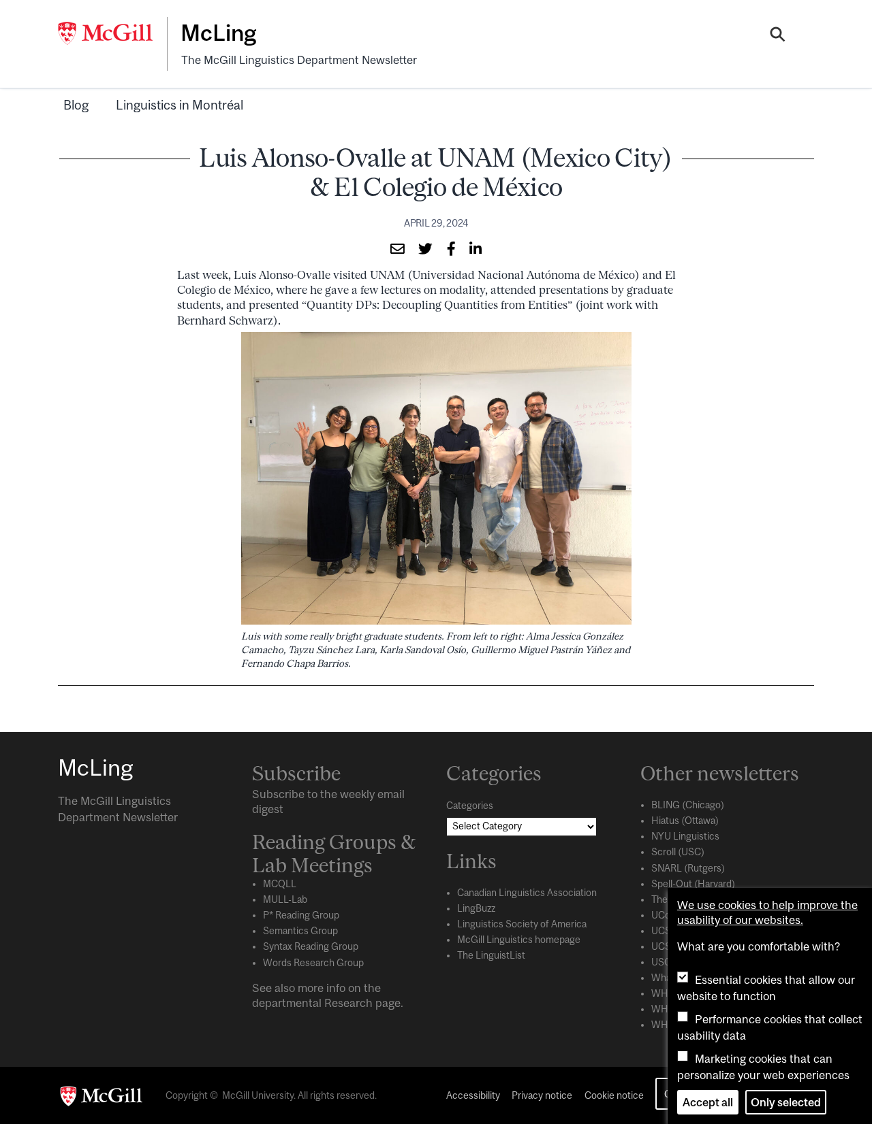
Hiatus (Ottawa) (685, 820)
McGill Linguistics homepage (518, 939)
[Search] (777, 36)
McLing (218, 33)
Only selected (786, 1102)
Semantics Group (300, 930)
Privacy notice (542, 1095)
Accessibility (473, 1095)
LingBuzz (476, 908)
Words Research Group (313, 962)
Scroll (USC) (677, 851)
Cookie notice (614, 1095)
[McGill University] (112, 33)
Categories (469, 805)
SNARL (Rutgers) (688, 868)
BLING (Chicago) (687, 804)
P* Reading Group (301, 915)
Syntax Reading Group (310, 946)
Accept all (708, 1102)
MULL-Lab (285, 899)
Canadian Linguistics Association (527, 892)
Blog (76, 104)
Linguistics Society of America (522, 924)
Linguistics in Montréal (179, 104)
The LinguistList (491, 955)
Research (348, 1003)
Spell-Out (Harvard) (693, 883)
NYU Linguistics (685, 836)
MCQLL (279, 883)
